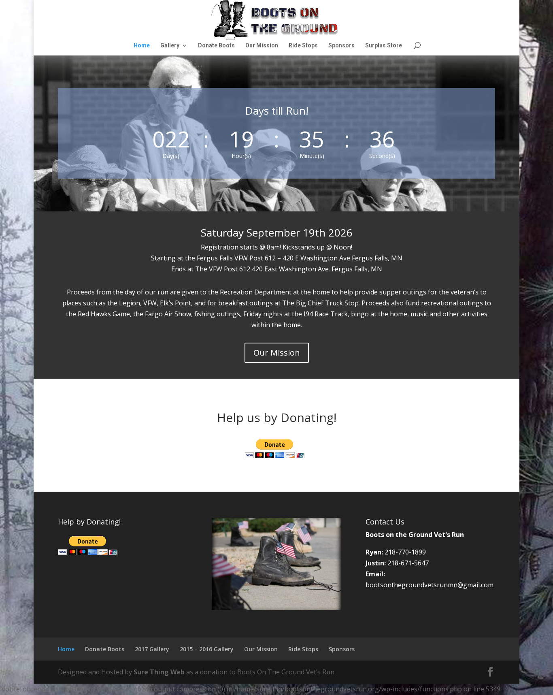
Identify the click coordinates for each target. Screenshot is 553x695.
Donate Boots (216, 46)
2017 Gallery (152, 649)
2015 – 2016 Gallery (207, 649)
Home (142, 46)
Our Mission (261, 46)
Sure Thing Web (159, 671)
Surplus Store (383, 46)
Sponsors (341, 46)
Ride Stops (303, 46)
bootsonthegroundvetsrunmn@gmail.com (429, 584)
